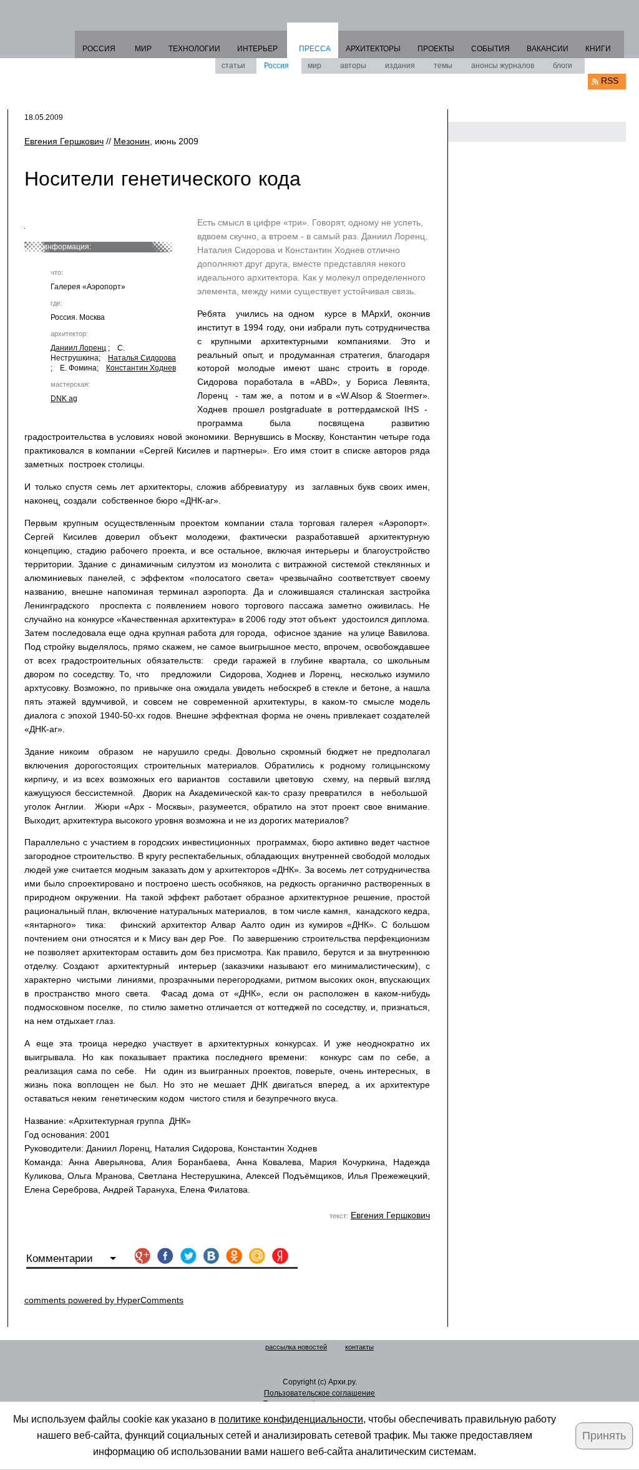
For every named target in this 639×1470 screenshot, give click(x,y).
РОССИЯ (98, 48)
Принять (604, 1435)
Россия (276, 65)
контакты (359, 1347)
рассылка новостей (296, 1347)
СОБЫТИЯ (490, 48)
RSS (609, 81)
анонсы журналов (502, 65)
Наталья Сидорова (142, 358)
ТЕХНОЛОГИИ (194, 48)
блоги (562, 65)
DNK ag (64, 398)
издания (400, 65)
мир (314, 65)
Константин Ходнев (141, 368)
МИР (143, 48)
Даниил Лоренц (78, 348)
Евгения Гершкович (64, 141)
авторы (353, 65)
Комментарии (61, 1258)
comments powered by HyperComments (103, 1300)
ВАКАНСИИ (547, 48)
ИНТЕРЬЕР (257, 48)
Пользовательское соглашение (319, 1393)
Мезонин (132, 141)
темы (443, 65)
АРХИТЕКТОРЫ (373, 48)
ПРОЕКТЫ (435, 48)
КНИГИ (598, 48)
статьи (233, 65)
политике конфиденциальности (290, 1419)
